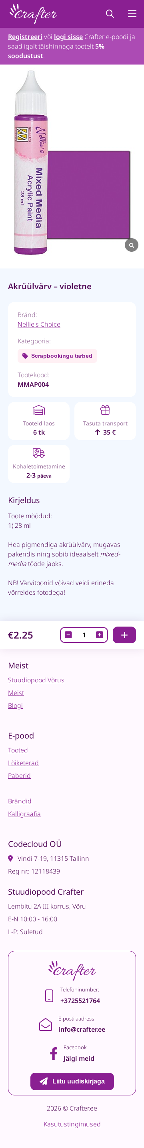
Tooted (18, 750)
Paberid (19, 775)
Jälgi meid (79, 1058)
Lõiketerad (23, 762)
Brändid (20, 801)
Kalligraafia (24, 813)
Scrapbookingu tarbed (61, 356)
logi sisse (68, 36)
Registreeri (25, 36)
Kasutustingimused (72, 1124)
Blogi (15, 705)
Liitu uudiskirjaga (78, 1081)
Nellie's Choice (39, 324)
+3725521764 (80, 1000)
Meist (16, 692)
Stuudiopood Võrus (36, 680)
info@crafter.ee (81, 1029)
